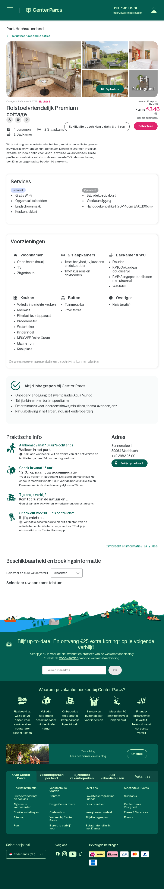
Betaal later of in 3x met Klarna (98, 827)
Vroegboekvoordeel (99, 812)
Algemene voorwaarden (22, 806)
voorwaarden (69, 658)
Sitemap (19, 817)
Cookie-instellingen (26, 812)
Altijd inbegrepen (97, 817)
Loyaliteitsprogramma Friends (100, 797)
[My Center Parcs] (154, 10)
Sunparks (130, 796)
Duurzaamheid (95, 804)
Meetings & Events (136, 788)
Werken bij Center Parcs (61, 819)
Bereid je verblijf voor (60, 827)
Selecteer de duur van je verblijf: (27, 573)
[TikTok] (81, 854)
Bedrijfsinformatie (25, 788)
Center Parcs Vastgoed (132, 806)
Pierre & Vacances (136, 812)
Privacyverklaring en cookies (25, 797)
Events (128, 817)
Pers (17, 825)
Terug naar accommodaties (30, 36)
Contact (55, 796)
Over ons (92, 788)
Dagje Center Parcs (62, 804)
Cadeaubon (57, 812)
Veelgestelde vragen (58, 789)
